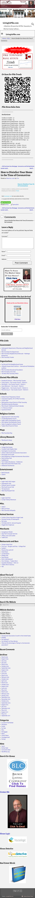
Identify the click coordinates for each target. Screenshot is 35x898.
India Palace (4, 552)
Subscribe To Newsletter (9, 326)
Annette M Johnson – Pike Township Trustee (13, 380)
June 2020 (4, 688)
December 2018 (5, 708)
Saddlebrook (4, 460)
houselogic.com (8, 196)
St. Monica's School (6, 408)
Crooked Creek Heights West (9, 449)
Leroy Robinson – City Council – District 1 (12, 386)
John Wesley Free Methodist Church (11, 422)
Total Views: (4, 627)
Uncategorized (5, 737)
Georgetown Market (7, 532)
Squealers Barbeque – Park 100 (9, 563)
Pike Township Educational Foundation (12, 370)
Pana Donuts (4, 557)
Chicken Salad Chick (6, 544)
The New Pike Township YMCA (9, 373)
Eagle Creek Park (5, 498)
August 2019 (4, 704)
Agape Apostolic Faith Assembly (10, 417)
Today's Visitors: (6, 616)
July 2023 (3, 662)
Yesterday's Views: (6, 617)
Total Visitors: (5, 628)
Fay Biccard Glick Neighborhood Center (12, 364)
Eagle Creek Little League (8, 481)
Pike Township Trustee (7, 357)
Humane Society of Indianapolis (10, 519)
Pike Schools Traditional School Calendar (12, 406)
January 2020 (5, 695)
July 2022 (3, 671)
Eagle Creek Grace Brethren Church (10, 420)
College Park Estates (6, 447)
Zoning (3, 739)
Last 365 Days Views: (7, 625)
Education (4, 724)
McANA (3, 637)
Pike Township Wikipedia (8, 510)
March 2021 (4, 682)
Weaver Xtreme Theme (28, 896)
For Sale (3, 728)
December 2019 (5, 697)
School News (5, 735)
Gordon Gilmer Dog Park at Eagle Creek (12, 517)
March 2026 (4, 657)
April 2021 (4, 681)
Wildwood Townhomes (7, 465)
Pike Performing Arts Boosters (9, 404)
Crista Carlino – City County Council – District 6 (14, 382)
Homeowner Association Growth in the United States (16, 635)
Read (17, 190)
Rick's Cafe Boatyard (7, 559)
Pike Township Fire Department (10, 352)
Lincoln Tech (4, 400)
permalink (15, 204)
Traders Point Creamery (7, 564)
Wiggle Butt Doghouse (7, 525)
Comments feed (5, 750)
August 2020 (4, 686)
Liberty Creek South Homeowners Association (14, 452)
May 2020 (4, 690)
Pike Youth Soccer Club (7, 487)
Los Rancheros (5, 553)
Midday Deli (4, 555)
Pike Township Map (6, 433)
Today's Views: (5, 614)
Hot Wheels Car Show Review (9, 641)
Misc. (8, 38)
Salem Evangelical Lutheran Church (11, 424)
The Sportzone (5, 489)
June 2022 (4, 673)
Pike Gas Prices (5, 508)
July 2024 (4, 661)
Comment (5, 236)
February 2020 (5, 693)
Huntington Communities (8, 451)
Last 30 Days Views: (6, 623)
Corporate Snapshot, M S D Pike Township (13, 398)
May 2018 (4, 710)
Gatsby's (3, 548)
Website (4, 259)
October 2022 (5, 666)
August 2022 (4, 670)
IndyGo (3, 506)
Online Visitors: (5, 612)
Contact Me (4, 792)
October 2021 (5, 679)
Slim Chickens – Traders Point (9, 561)
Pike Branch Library (6, 440)
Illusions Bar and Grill (7, 550)
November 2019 (5, 699)
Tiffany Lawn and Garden (8, 535)
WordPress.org (5, 751)
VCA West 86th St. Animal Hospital (11, 523)
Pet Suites (4, 521)
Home (4, 38)
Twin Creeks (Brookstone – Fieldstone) (12, 462)
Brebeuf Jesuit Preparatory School (10, 397)
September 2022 (5, 668)
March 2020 (4, 692)
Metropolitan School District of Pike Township (14, 402)
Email (4, 255)
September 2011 (5, 715)
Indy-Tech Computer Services (9, 533)
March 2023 (4, 664)
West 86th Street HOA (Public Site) (11, 463)
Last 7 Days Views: (6, 621)
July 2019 (3, 706)
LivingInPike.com (11, 22)
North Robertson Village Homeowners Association (15, 456)
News (3, 733)
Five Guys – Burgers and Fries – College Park (13, 546)
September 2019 (5, 703)
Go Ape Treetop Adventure (8, 499)
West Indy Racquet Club (7, 490)
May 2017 (4, 714)
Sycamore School (6, 409)
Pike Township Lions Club (8, 371)
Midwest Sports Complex (8, 485)
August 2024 (4, 659)
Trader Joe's (4, 537)
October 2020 (5, 684)
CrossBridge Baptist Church (8, 418)
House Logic (5, 833)
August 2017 (4, 712)
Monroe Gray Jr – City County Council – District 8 (14, 390)
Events (3, 726)
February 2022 (5, 677)
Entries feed (4, 748)
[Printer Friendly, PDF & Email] (6, 202)
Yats (2, 566)
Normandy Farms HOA (7, 454)
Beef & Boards (5, 472)
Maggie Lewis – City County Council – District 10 (14, 388)
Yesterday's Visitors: (7, 619)
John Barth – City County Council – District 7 (13, 384)
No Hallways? (5, 639)
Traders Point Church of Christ (9, 426)
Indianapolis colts (6, 483)
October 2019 (5, 701)
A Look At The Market (7, 722)
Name (4, 251)
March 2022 (4, 675)
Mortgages (4, 732)
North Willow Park (6, 458)
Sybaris (3, 474)
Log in (3, 746)
